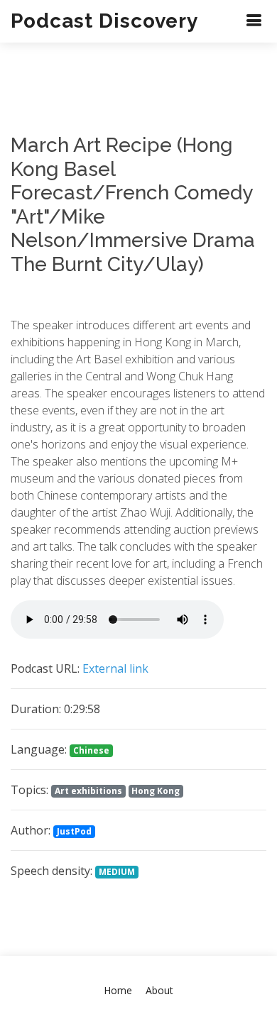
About (159, 990)
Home (118, 990)
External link (115, 668)
